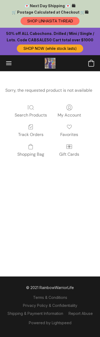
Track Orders (30, 134)
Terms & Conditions (50, 297)
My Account (69, 115)
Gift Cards (69, 154)
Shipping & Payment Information (35, 313)
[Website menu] (8, 63)
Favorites (69, 134)
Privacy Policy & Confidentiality (50, 305)
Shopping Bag (30, 154)
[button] (50, 21)
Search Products (31, 115)
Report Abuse (81, 313)
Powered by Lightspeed (50, 322)
